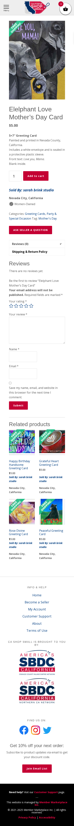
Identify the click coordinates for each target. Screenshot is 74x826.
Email (13, 366)
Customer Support (37, 616)
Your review (18, 314)
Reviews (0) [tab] (20, 244)
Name (14, 349)
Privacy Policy (27, 817)
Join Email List (37, 768)
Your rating (18, 301)
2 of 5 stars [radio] (16, 306)
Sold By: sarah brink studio (31, 190)
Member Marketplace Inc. (51, 804)
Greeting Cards (35, 214)
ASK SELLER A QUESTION (30, 230)
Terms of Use (36, 630)
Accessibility (47, 817)
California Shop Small (37, 7)
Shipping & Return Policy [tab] (29, 252)
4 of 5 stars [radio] (26, 306)
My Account (37, 609)
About (37, 623)
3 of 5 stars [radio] (21, 306)
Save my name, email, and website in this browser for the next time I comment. (33, 392)
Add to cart (35, 176)
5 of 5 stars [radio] (31, 306)
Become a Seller (37, 602)
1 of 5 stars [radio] (11, 306)
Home (36, 595)
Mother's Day (47, 218)
